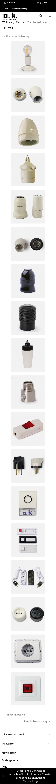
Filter (8, 28)
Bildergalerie (10, 760)
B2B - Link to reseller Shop (15, 8)
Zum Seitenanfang (37, 721)
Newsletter (9, 752)
